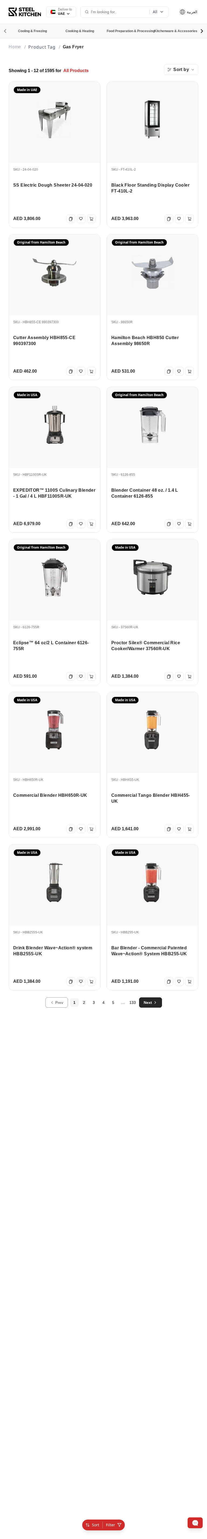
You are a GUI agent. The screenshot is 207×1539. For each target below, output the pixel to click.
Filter (110, 1524)
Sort (95, 1524)
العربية (191, 12)
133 (132, 1002)
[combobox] (181, 69)
